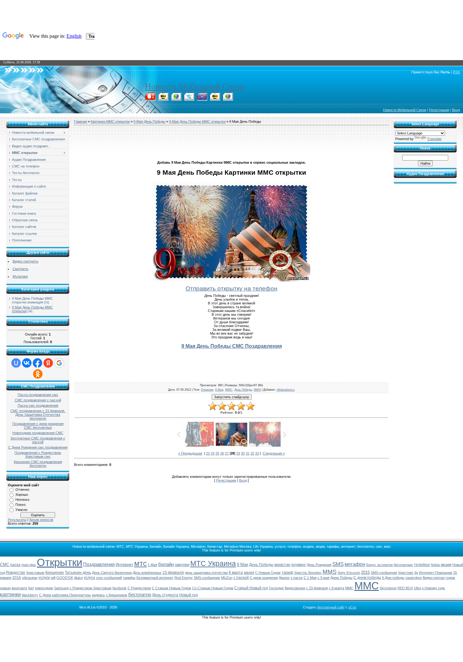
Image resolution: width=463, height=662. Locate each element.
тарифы (129, 578)
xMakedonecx (286, 389)
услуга (89, 577)
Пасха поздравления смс (38, 395)
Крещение (54, 572)
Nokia (435, 565)
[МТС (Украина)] (202, 99)
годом (450, 578)
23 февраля (173, 572)
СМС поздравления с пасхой (38, 400)
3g (416, 572)
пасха (15, 565)
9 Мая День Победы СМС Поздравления (231, 346)
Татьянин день (78, 572)
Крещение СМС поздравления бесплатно (38, 463)
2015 (365, 572)
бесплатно (139, 594)
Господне (276, 588)
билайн (166, 564)
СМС (4, 564)
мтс (140, 563)
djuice (78, 578)
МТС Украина (213, 563)
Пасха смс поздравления (38, 405)
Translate (434, 139)
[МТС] (150, 99)
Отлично (22, 489)
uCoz (352, 607)
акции (446, 564)
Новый (457, 565)
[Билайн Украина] (214, 99)
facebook (119, 588)
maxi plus (28, 565)
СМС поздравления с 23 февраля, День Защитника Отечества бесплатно (37, 414)
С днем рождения (264, 578)
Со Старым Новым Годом (212, 588)
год (2, 572)
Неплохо (22, 499)
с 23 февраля (317, 588)
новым (5, 588)
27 (227, 453)
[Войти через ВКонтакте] (26, 363)
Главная (80, 121)
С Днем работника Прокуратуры (65, 595)
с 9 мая (323, 578)
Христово (405, 572)
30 (243, 453)
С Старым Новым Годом (171, 588)
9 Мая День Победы (149, 121)
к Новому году (433, 588)
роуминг (298, 565)
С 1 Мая (310, 578)
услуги (44, 577)
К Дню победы (393, 578)
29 (238, 453)
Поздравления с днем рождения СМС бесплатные (38, 425)
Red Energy (183, 578)
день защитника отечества (206, 572)
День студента (165, 595)
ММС (228, 389)
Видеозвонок (295, 588)
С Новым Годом (268, 572)
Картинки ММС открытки (110, 121)
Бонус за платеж (379, 565)
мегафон (355, 564)
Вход (456, 110)
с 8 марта (336, 588)
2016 (16, 577)
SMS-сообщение (207, 578)
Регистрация (439, 110)
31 (247, 453)
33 (257, 453)
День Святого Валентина (112, 572)
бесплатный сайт (331, 607)
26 (222, 453)
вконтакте (19, 588)
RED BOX (405, 588)
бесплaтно (388, 588)
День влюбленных (147, 572)
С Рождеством (139, 588)
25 (217, 453)
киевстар (282, 565)
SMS (338, 564)
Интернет (124, 564)
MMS (257, 389)
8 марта (236, 572)
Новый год (188, 595)
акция (249, 572)
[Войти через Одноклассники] (38, 374)
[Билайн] (163, 99)
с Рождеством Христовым (90, 588)
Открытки (207, 389)
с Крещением (116, 595)
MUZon (226, 578)
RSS (456, 72)
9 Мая (219, 389)
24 (212, 453)
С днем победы (367, 577)
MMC (349, 588)
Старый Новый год (251, 588)
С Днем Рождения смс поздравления (37, 447)
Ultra (417, 588)
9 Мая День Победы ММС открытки (197, 121)
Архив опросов (41, 520)
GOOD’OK (64, 578)
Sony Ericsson (349, 572)
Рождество (15, 572)
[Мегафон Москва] (227, 99)
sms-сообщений (109, 578)
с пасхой (241, 577)
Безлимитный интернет (155, 578)
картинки (10, 594)
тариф (287, 572)
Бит (31, 588)
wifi (53, 578)
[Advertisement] (231, 142)
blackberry (30, 595)
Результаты (17, 520)
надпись (98, 595)
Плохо (20, 504)
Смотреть (20, 269)
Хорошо (21, 494)
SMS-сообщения (384, 572)
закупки (182, 564)
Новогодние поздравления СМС (37, 433)
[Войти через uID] (16, 363)
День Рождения (319, 565)
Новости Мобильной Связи (194, 86)
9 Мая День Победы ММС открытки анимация (32, 300)
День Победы (243, 389)
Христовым (35, 572)
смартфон (413, 578)
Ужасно (21, 510)
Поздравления (99, 564)
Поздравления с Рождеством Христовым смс (37, 454)
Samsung (61, 588)
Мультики (20, 276)
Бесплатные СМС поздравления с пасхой (38, 440)
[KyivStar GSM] (189, 99)
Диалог (284, 578)
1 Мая (152, 565)
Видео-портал (434, 578)
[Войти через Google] (59, 363)
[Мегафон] (176, 99)
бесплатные (403, 565)
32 (252, 453)
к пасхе (297, 578)
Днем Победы (341, 578)
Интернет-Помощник (435, 572)
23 (208, 453)
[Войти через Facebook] (37, 363)
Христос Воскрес (308, 572)
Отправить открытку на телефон (231, 288)
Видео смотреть (25, 261)
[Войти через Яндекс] (48, 363)
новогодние (44, 588)
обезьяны (29, 578)
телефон (422, 565)
